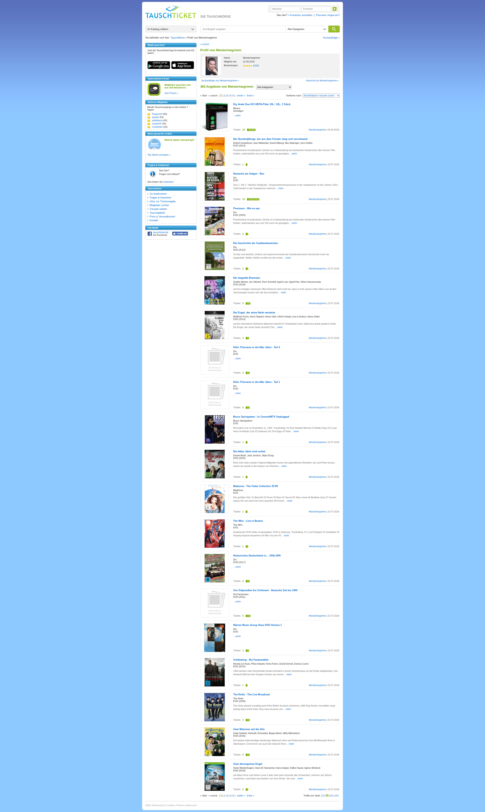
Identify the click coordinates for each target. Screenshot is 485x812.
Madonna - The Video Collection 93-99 (255, 486)
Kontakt (154, 220)
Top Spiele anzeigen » (159, 154)
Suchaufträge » (331, 37)
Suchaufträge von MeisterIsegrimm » (220, 80)
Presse (180, 805)
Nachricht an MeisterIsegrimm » (322, 80)
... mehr (237, 115)
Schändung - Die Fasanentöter (251, 659)
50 (331, 795)
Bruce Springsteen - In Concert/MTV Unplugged (261, 416)
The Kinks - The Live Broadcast (251, 694)
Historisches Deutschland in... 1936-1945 (257, 555)
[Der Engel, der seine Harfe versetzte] (214, 338)
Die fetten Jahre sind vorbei (249, 451)
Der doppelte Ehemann (246, 277)
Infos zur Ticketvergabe (163, 201)
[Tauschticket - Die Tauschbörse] (170, 13)
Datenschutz (158, 805)
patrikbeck (157, 120)
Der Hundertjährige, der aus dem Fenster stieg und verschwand (270, 139)
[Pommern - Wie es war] (214, 234)
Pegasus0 (157, 114)
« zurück (204, 44)
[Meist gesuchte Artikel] (154, 149)
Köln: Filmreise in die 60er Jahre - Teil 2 (256, 347)
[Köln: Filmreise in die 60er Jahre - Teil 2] (214, 373)
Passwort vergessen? (328, 15)
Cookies (170, 805)
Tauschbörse (178, 37)
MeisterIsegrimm (317, 129)
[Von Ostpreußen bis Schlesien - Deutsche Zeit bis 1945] (214, 616)
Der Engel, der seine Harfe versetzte (254, 312)
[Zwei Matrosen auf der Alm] (214, 755)
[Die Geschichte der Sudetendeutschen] (214, 269)
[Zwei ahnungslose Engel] (214, 790)
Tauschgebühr (157, 212)
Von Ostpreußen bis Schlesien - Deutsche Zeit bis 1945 (265, 590)
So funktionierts (158, 193)
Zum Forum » (171, 93)
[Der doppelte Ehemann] (214, 303)
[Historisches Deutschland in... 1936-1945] (214, 581)
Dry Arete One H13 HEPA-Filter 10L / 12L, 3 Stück (261, 104)
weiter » (241, 95)
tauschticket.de (160, 232)
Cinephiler (157, 127)
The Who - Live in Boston (248, 520)
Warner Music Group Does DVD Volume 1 (257, 625)
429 (256, 65)
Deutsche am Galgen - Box (248, 173)
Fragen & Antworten (160, 197)
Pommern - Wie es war (246, 208)
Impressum (191, 805)
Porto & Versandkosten (162, 216)
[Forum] (154, 95)
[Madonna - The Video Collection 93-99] (214, 512)
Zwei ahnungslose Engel (247, 763)
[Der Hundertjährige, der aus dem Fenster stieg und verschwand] (214, 165)
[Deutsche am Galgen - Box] (214, 199)
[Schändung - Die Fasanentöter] (214, 685)
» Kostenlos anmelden (300, 15)
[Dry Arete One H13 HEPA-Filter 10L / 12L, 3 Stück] (214, 130)
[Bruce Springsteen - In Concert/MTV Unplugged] (214, 442)
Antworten (168, 182)
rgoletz (155, 117)
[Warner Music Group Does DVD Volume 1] (214, 651)
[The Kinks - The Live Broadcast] (214, 720)
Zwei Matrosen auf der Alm (249, 729)
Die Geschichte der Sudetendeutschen (255, 243)
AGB (147, 805)
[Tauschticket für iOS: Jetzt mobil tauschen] (182, 68)
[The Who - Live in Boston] (214, 547)
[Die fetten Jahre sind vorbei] (214, 477)
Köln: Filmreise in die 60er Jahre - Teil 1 (256, 382)
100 (337, 795)
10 (322, 795)
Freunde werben (158, 209)
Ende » (250, 95)
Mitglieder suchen (159, 205)
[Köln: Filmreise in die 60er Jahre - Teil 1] (214, 408)
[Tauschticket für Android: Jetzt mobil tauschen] (158, 68)
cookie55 (156, 123)
